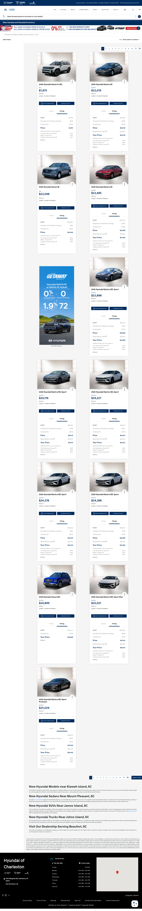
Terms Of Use (41, 901)
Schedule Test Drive (65, 103)
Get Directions (11, 884)
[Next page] (138, 28)
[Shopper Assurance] (7, 873)
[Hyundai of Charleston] (11, 10)
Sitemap (53, 901)
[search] (140, 10)
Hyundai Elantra (38, 799)
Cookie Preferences (112, 901)
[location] (121, 2)
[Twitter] (8, 895)
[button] (72, 81)
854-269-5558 (58, 863)
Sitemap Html (65, 901)
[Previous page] (3, 28)
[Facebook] (2, 895)
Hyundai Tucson (132, 811)
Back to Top (137, 778)
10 (132, 49)
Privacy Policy (27, 901)
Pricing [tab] (62, 111)
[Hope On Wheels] (27, 873)
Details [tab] (51, 111)
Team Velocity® (62, 905)
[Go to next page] (136, 49)
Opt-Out (77, 901)
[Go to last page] (140, 49)
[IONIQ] (17, 873)
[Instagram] (5, 895)
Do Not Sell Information (93, 901)
